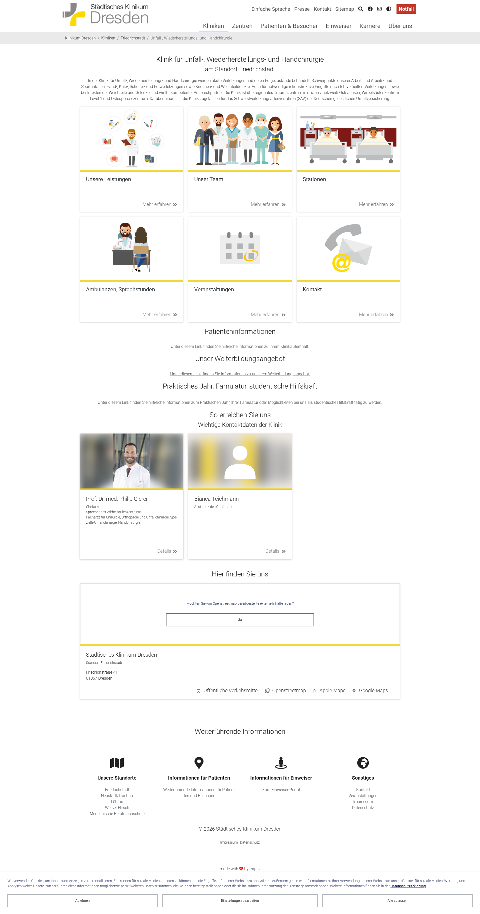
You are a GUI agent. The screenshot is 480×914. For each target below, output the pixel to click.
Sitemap (344, 9)
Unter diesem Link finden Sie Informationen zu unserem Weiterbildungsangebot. (240, 374)
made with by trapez (240, 869)
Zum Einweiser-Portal (281, 789)
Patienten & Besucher (289, 25)
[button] (370, 691)
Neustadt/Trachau (117, 795)
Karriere (370, 25)
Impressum (363, 801)
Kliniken (213, 25)
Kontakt (322, 9)
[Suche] (361, 9)
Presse (302, 9)
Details (164, 551)
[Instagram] (379, 9)
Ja (240, 620)
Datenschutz (363, 807)
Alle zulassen (398, 901)
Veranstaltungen (363, 795)
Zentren (242, 25)
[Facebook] (370, 9)
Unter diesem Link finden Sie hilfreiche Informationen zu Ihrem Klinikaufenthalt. (240, 346)
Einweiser (339, 25)
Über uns (400, 25)
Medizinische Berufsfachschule (117, 813)
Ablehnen (82, 901)
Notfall (406, 9)
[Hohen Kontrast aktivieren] (389, 9)
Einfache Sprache (271, 9)
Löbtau (117, 801)
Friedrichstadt (117, 789)
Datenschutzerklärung (408, 886)
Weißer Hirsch (117, 807)
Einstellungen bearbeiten (240, 901)
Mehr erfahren (156, 204)
